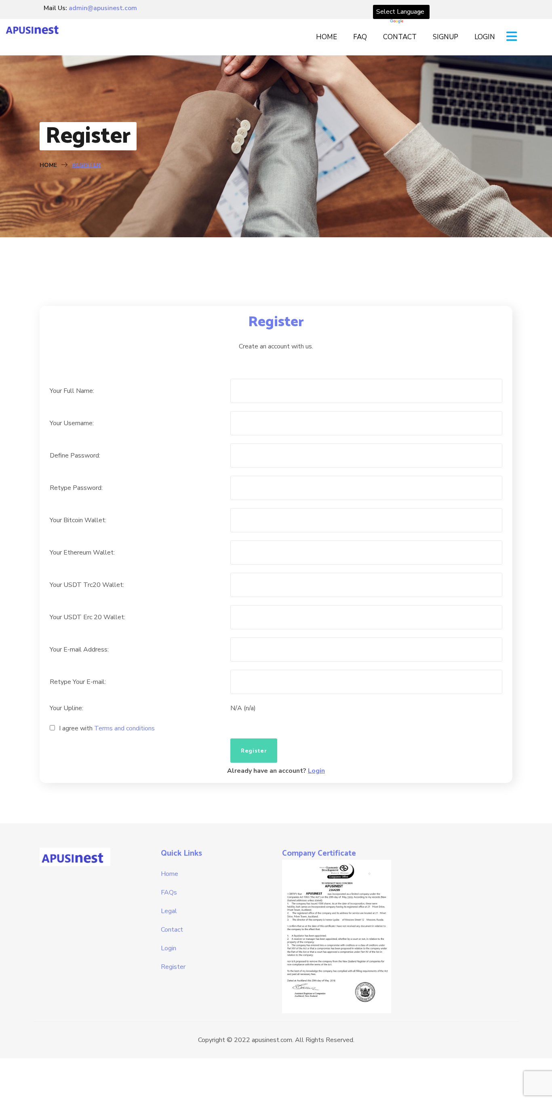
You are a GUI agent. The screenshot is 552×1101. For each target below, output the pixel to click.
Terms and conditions (124, 728)
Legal (169, 911)
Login (484, 37)
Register (173, 966)
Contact (400, 37)
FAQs (169, 892)
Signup (445, 37)
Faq (360, 37)
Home (326, 37)
